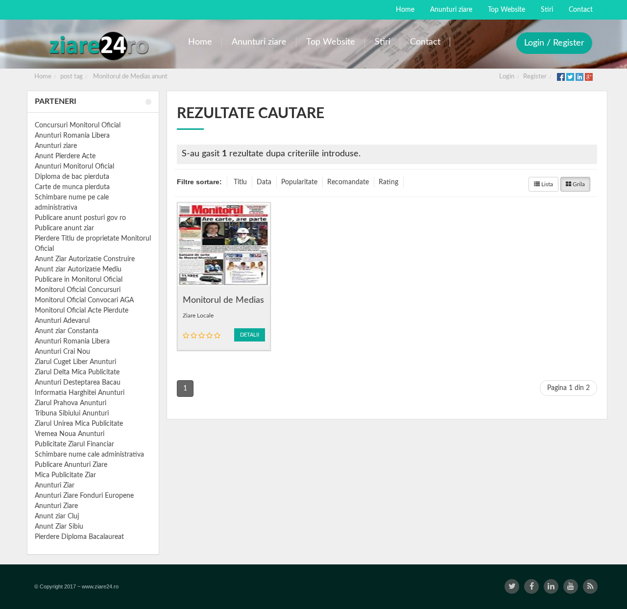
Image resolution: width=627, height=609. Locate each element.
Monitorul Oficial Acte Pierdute (81, 310)
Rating (388, 182)
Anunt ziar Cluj (57, 516)
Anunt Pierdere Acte (65, 156)
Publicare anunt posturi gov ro (80, 218)
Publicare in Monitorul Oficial (78, 279)
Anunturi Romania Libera (72, 135)
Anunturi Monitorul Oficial (74, 166)
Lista (546, 184)
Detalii (249, 335)
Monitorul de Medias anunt (130, 76)
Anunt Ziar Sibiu (59, 526)
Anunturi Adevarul (62, 320)
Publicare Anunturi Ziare (71, 465)
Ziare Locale (198, 315)
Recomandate (348, 182)
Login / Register (554, 43)
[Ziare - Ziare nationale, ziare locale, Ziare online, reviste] (98, 45)
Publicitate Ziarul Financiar (74, 444)
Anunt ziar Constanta (66, 331)
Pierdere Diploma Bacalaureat (79, 537)
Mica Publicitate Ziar (65, 475)
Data (264, 182)
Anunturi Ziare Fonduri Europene (84, 495)
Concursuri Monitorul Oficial (78, 125)
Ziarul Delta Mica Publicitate (77, 372)
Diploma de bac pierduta (72, 176)
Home (42, 76)
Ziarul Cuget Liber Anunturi (75, 362)
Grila (578, 184)
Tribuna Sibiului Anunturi (72, 413)
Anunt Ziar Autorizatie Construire (85, 259)
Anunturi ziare (56, 146)
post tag (71, 76)
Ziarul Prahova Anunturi (70, 403)
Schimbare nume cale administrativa (89, 454)
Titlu (240, 182)
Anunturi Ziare (56, 506)
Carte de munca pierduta (72, 187)
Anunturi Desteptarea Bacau (78, 382)
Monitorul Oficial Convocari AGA (84, 300)
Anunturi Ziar (54, 485)
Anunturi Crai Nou (62, 351)
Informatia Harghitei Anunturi (79, 393)
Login (506, 76)
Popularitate (299, 182)
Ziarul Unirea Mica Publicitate (79, 423)
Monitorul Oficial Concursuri (78, 290)
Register (535, 76)
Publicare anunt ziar (64, 228)
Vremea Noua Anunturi (69, 434)
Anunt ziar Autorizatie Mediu (78, 269)
